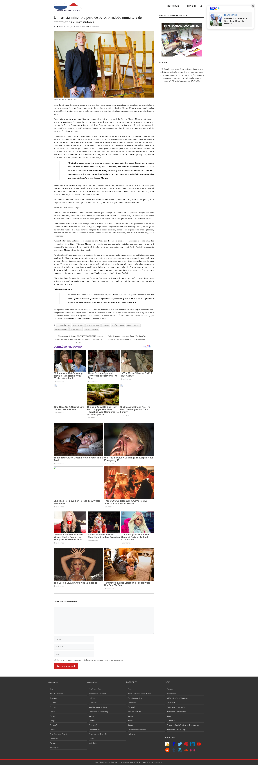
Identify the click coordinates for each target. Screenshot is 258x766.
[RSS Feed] (167, 745)
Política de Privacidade (176, 707)
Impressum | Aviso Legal (176, 730)
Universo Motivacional (137, 730)
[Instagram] (192, 751)
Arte (51, 689)
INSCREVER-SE (134, 712)
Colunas (53, 707)
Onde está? (93, 725)
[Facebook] (174, 745)
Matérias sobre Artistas (98, 707)
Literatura (93, 703)
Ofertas (91, 721)
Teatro (91, 739)
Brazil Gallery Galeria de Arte (140, 694)
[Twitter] (180, 745)
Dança (52, 721)
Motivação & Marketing (98, 712)
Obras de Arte (76, 329)
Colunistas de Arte (135, 698)
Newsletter (171, 703)
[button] (201, 6)
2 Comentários (94, 27)
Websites (131, 734)
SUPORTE (171, 721)
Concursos (132, 703)
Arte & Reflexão (56, 694)
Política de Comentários (176, 712)
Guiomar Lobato (61, 329)
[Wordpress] (180, 751)
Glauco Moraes (133, 325)
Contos (52, 712)
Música (91, 716)
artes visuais (78, 325)
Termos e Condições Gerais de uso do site (183, 725)
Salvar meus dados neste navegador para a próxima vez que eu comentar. (90, 660)
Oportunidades (94, 730)
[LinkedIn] (192, 745)
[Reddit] (167, 751)
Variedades (93, 743)
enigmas (106, 325)
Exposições (54, 748)
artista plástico (93, 325)
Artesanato (54, 698)
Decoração (54, 725)
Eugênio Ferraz (118, 325)
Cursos (52, 716)
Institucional (171, 694)
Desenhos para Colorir (58, 734)
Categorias (173, 6)
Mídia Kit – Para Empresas (177, 698)
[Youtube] (199, 745)
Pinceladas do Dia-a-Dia (98, 734)
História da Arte (95, 689)
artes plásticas (64, 325)
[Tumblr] (174, 751)
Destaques (54, 739)
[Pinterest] (186, 745)
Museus (131, 716)
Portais (130, 721)
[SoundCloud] (186, 751)
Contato (191, 6)
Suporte (131, 725)
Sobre (169, 716)
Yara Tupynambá (91, 329)
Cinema (53, 703)
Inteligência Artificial (97, 694)
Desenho (53, 730)
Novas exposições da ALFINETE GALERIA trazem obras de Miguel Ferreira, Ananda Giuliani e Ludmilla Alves (79, 339)
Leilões (91, 698)
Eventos (53, 743)
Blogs (130, 689)
